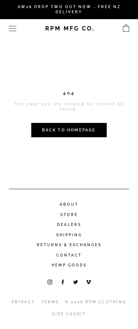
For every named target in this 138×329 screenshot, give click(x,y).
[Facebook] (62, 282)
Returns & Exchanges (69, 245)
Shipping (69, 235)
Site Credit (69, 314)
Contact (69, 255)
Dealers (69, 225)
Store (69, 215)
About (69, 204)
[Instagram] (49, 282)
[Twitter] (75, 282)
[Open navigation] (12, 28)
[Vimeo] (88, 282)
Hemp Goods (69, 265)
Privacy (23, 302)
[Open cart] (126, 28)
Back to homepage (69, 130)
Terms (50, 302)
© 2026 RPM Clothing (96, 302)
